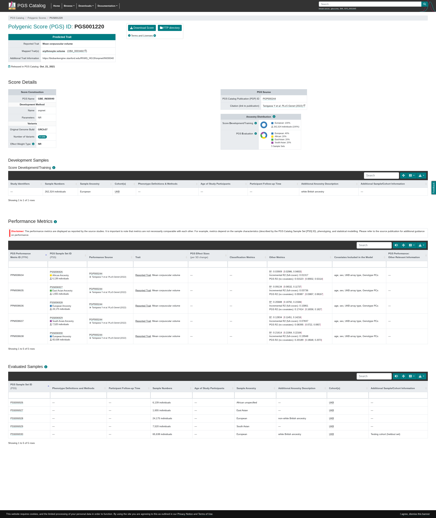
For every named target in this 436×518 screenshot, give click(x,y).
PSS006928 (56, 302)
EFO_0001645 (350, 9)
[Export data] (421, 175)
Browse (68, 5)
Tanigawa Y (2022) (283, 105)
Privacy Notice (185, 514)
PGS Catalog (17, 18)
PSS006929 (56, 317)
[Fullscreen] (403, 175)
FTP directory (171, 27)
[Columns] (412, 175)
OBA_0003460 (76, 51)
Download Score (143, 27)
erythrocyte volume (54, 51)
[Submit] (424, 4)
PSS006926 (56, 271)
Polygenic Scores (37, 18)
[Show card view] (396, 245)
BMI (341, 9)
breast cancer (324, 9)
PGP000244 (269, 98)
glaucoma (335, 9)
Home (56, 5)
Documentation (106, 5)
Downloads (85, 5)
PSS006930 (56, 333)
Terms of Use (205, 514)
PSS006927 (56, 287)
